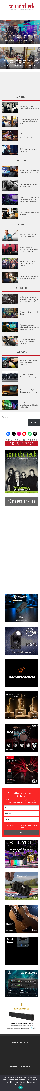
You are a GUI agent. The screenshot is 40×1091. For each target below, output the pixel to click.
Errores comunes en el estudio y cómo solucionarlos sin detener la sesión (29, 327)
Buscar (5, 417)
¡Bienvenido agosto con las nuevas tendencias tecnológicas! (28, 362)
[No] (37, 1083)
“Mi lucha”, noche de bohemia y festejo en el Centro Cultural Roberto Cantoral (29, 136)
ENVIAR (22, 832)
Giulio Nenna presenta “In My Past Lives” (29, 213)
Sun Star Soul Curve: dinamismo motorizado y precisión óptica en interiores (29, 376)
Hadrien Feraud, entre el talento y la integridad (28, 235)
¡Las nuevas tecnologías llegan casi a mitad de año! (28, 391)
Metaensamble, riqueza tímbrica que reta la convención (27, 263)
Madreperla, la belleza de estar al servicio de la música (29, 107)
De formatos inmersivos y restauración (28, 150)
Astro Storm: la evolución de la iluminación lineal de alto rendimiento (29, 405)
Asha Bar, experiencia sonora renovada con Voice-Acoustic (29, 171)
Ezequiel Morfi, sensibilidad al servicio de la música (29, 277)
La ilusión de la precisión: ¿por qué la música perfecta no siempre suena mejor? (29, 299)
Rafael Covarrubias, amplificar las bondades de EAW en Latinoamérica (29, 249)
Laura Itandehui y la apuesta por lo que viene (29, 185)
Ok (21, 1088)
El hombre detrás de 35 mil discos (29, 313)
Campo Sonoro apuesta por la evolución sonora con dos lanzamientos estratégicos (29, 199)
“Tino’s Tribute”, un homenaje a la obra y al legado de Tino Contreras (29, 121)
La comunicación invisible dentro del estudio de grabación (28, 341)
